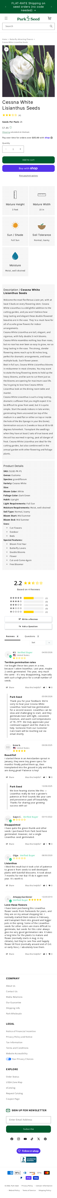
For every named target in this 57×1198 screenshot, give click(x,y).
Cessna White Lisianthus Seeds (15, 42)
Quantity (6, 143)
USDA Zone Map (14, 1082)
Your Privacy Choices (22, 1059)
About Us (10, 985)
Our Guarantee (13, 1002)
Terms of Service (29, 1190)
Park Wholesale (14, 1013)
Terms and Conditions (17, 1047)
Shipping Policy (45, 1190)
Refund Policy (14, 1190)
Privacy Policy (27, 1186)
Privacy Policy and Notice (19, 1036)
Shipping (6, 132)
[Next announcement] (51, 6)
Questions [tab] (30, 636)
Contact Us (11, 991)
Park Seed (15, 1186)
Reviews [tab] (10, 636)
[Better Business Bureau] (28, 1160)
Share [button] (11, 687)
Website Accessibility (17, 1053)
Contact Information (44, 1186)
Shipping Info (13, 1008)
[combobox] (28, 26)
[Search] (51, 26)
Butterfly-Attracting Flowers (21, 39)
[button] (6, 18)
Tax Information (14, 1042)
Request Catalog (14, 1093)
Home (4, 39)
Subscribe (28, 1129)
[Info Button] (10, 127)
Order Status (12, 1076)
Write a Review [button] (30, 619)
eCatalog (11, 1087)
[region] (28, 6)
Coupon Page (13, 1098)
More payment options (28, 175)
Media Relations (14, 996)
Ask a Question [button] (30, 626)
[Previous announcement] (5, 6)
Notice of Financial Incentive (21, 1031)
